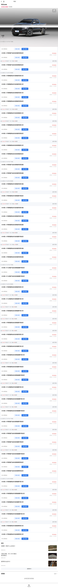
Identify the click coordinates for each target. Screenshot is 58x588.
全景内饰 (54, 11)
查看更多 (29, 568)
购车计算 (17, 49)
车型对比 (29, 586)
